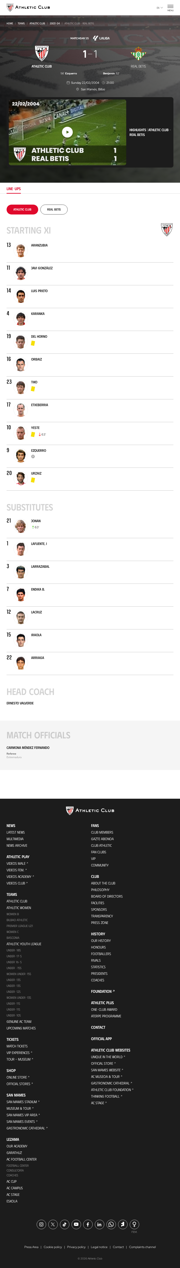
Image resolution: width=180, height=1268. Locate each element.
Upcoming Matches (21, 1028)
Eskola (12, 1201)
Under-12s (14, 991)
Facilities (97, 903)
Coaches (12, 1175)
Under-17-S (14, 956)
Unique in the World (106, 1057)
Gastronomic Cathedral (26, 1128)
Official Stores (18, 1084)
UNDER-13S (14, 986)
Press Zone (99, 922)
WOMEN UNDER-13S (19, 997)
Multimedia (15, 839)
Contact (98, 1027)
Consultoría (15, 1170)
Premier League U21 (20, 926)
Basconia (13, 937)
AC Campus (15, 1188)
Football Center (18, 1165)
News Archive (17, 845)
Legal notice (99, 1247)
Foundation (101, 991)
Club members (102, 832)
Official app (101, 1038)
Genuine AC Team (19, 1021)
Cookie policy (53, 1247)
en (158, 7)
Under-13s (14, 980)
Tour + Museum (19, 1059)
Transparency (102, 916)
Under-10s (14, 1015)
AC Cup (11, 1181)
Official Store (102, 1063)
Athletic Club (37, 23)
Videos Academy (19, 876)
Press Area (31, 1247)
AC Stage (13, 1194)
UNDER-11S (13, 1003)
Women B (13, 914)
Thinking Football (105, 1096)
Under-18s (14, 950)
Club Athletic (101, 845)
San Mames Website (106, 1070)
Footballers (101, 954)
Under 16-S (14, 962)
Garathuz (14, 1152)
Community (100, 865)
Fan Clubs (98, 852)
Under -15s (14, 968)
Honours (98, 947)
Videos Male (16, 863)
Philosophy (100, 890)
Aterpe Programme (106, 1016)
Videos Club (16, 883)
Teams (21, 23)
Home (10, 23)
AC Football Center (22, 1159)
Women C (13, 932)
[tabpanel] (90, 487)
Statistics (98, 967)
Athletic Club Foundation (111, 1090)
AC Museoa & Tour (105, 1076)
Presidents (99, 973)
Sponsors (99, 909)
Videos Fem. (15, 870)
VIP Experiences (18, 1052)
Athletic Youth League (24, 944)
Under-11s (13, 1009)
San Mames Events (21, 1121)
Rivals (96, 960)
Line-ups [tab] (14, 188)
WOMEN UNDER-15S (19, 974)
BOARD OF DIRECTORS (107, 896)
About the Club (103, 883)
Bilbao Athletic (17, 920)
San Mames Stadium (22, 1102)
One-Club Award (104, 1009)
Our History (101, 940)
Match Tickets (17, 1046)
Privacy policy (76, 1247)
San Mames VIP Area (22, 1115)
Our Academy (17, 1146)
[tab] (22, 209)
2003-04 (55, 23)
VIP (93, 858)
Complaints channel (142, 1247)
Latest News (16, 832)
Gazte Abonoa (102, 839)
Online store (17, 1077)
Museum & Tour (19, 1108)
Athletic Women (19, 907)
